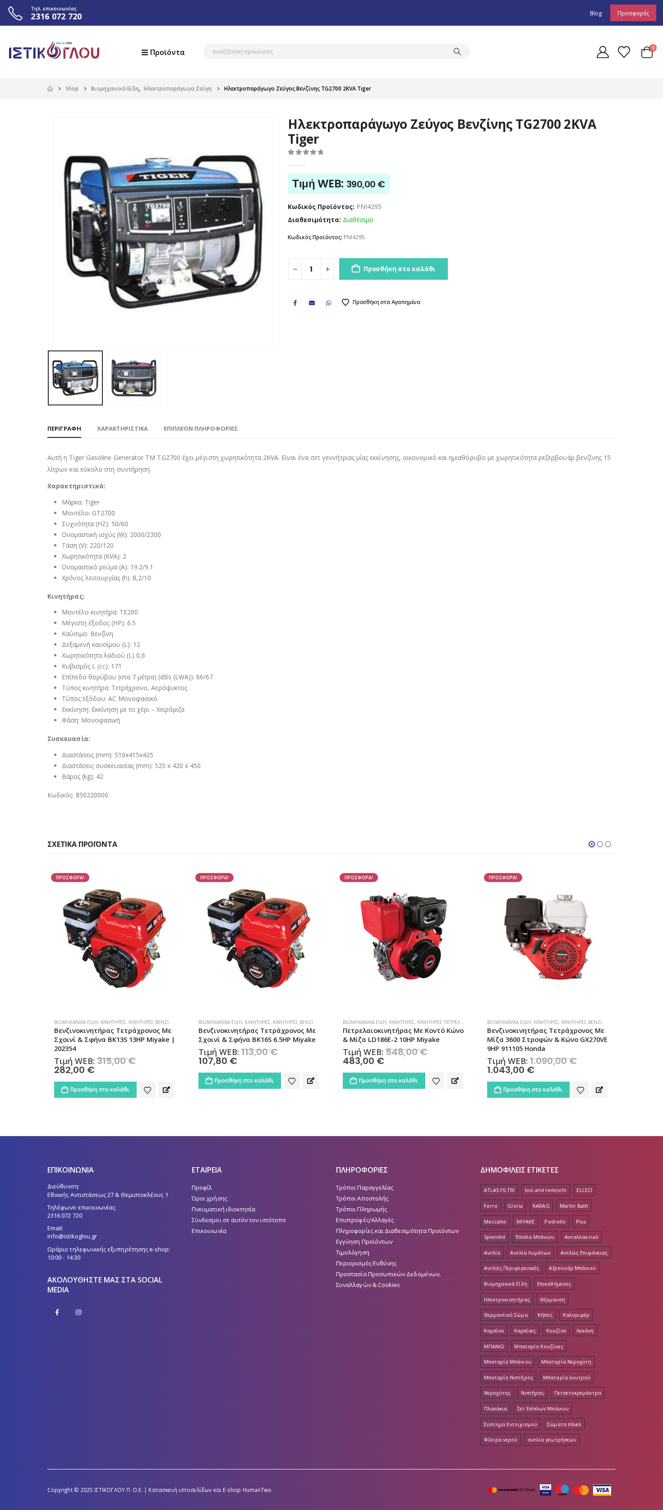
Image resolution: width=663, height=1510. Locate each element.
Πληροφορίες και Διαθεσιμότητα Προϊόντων (397, 1231)
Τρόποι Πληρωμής (361, 1209)
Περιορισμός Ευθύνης (366, 1263)
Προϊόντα (167, 52)
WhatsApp (329, 303)
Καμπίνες (525, 1330)
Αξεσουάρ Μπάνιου (572, 1267)
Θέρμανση (552, 1299)
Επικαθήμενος (554, 1283)
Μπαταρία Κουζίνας (538, 1346)
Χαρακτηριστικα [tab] (122, 428)
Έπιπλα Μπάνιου (535, 1236)
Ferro (490, 1205)
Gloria (514, 1205)
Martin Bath (574, 1205)
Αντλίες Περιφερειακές (511, 1267)
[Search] (457, 51)
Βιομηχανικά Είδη (76, 1022)
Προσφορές (633, 13)
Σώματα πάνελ (564, 1424)
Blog (596, 13)
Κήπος (545, 1314)
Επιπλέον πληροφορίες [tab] (201, 428)
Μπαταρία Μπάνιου (507, 1361)
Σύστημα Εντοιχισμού (510, 1424)
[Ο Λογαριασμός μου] (602, 52)
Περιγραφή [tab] (64, 428)
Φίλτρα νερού (501, 1439)
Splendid (495, 1236)
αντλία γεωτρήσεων (552, 1439)
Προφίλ (202, 1187)
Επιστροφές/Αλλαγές (365, 1220)
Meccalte (495, 1221)
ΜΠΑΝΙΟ (494, 1346)
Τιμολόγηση (352, 1252)
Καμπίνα (494, 1330)
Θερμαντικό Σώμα (506, 1314)
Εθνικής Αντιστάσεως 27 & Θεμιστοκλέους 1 (107, 1195)
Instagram (78, 1312)
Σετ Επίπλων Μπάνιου (543, 1408)
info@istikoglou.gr (72, 1236)
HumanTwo (257, 1489)
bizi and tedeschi (545, 1190)
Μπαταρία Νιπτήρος (508, 1377)
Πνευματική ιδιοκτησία (223, 1209)
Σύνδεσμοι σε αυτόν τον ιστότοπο (239, 1220)
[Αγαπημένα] (624, 52)
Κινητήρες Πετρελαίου (299, 1022)
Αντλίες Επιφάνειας (584, 1252)
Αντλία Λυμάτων (530, 1252)
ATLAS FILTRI (499, 1190)
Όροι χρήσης (209, 1198)
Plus (581, 1221)
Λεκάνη (585, 1330)
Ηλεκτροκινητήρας (507, 1299)
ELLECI (584, 1190)
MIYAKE (525, 1221)
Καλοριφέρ (576, 1314)
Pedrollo (555, 1221)
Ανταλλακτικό (582, 1236)
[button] (49, 231)
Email (312, 303)
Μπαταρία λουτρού (566, 1377)
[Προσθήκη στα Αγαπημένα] (147, 1081)
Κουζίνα (556, 1330)
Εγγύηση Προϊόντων (364, 1241)
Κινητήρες (113, 1022)
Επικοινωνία (209, 1231)
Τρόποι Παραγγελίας (364, 1187)
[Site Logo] (54, 52)
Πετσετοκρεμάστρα (577, 1392)
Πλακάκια (495, 1408)
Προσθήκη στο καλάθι (399, 268)
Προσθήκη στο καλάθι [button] (99, 1080)
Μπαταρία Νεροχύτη (566, 1361)
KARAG (541, 1205)
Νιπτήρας (532, 1392)
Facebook (295, 303)
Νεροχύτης (497, 1392)
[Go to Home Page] (50, 88)
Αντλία (492, 1252)
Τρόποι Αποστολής (362, 1198)
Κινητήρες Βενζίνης (154, 1022)
